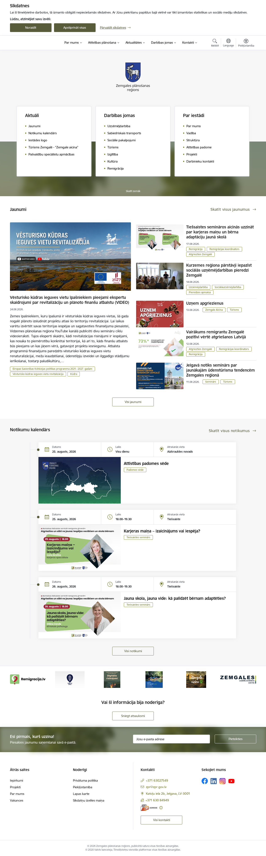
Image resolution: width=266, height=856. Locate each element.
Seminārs (210, 381)
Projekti (15, 787)
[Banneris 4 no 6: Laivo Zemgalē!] (154, 679)
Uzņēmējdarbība (198, 287)
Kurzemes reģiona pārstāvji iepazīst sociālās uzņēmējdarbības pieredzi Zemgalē (219, 270)
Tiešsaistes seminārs (138, 537)
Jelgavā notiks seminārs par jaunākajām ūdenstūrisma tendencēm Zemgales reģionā (220, 370)
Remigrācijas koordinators (224, 249)
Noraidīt (30, 28)
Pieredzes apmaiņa (200, 292)
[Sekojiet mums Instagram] (222, 781)
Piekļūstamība (82, 787)
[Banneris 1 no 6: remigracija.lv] (28, 679)
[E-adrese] (149, 807)
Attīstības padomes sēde (146, 463)
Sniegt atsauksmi (133, 716)
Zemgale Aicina (214, 309)
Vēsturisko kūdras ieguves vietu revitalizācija (38, 374)
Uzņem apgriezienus (204, 303)
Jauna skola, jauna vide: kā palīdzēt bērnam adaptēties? (175, 598)
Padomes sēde (135, 469)
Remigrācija (195, 249)
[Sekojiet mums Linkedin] (214, 781)
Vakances (16, 800)
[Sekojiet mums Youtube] (231, 780)
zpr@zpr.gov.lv (156, 787)
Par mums (17, 794)
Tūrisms (234, 309)
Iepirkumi (16, 780)
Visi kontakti (161, 820)
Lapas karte (81, 794)
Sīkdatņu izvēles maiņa (88, 800)
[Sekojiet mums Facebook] (205, 781)
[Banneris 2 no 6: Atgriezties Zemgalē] (70, 679)
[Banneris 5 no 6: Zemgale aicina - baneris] (196, 679)
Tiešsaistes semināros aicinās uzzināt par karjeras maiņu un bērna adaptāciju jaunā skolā (220, 231)
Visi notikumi (133, 651)
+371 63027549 (157, 780)
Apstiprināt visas (74, 28)
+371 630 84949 (157, 800)
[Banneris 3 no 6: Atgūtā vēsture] (112, 679)
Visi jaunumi (133, 402)
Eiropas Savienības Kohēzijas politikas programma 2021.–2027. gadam (52, 368)
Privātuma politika (85, 780)
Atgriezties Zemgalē (200, 254)
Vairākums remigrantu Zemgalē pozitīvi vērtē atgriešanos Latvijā (216, 334)
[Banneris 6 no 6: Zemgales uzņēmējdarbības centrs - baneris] (238, 679)
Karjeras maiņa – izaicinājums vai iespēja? (162, 530)
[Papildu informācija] (161, 807)
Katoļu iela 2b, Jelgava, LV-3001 (168, 794)
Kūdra (73, 374)
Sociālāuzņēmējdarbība (228, 287)
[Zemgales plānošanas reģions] (29, 43)
